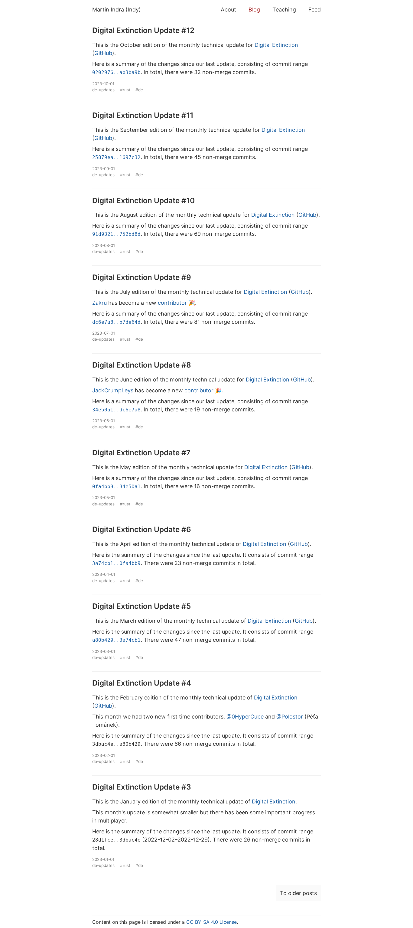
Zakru (99, 303)
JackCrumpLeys (112, 390)
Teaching (284, 9)
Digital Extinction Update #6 (141, 529)
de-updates (103, 89)
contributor (172, 303)
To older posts (298, 893)
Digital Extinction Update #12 (143, 30)
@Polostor (289, 716)
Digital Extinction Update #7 (141, 452)
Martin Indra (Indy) (116, 9)
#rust (125, 89)
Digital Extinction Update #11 (142, 115)
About (228, 9)
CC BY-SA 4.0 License (211, 922)
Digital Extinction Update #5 (141, 606)
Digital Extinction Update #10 (143, 200)
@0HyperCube (245, 716)
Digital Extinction (276, 45)
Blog (254, 9)
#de (139, 89)
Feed (314, 9)
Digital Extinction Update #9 (141, 277)
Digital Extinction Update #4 (141, 682)
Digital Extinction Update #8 (141, 364)
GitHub (103, 53)
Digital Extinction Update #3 (141, 786)
